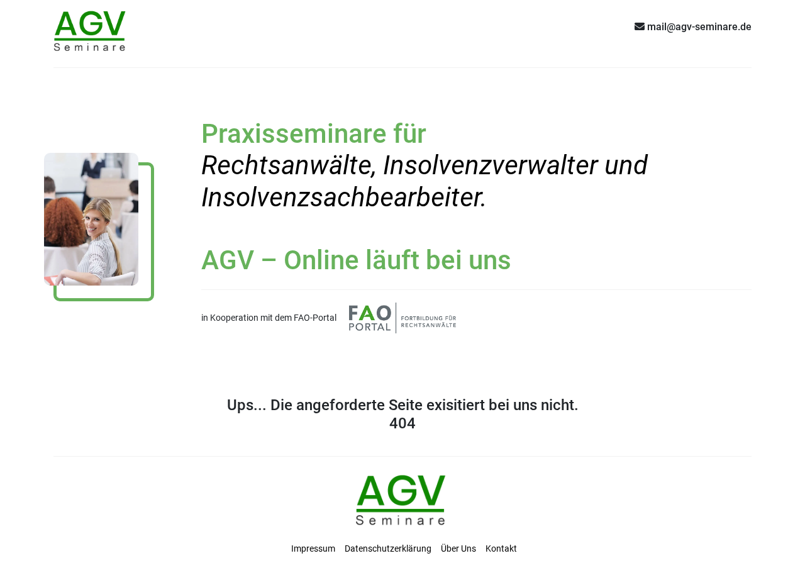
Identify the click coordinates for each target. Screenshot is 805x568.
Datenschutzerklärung (388, 548)
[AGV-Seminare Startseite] (91, 26)
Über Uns (458, 548)
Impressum (313, 548)
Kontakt (501, 548)
